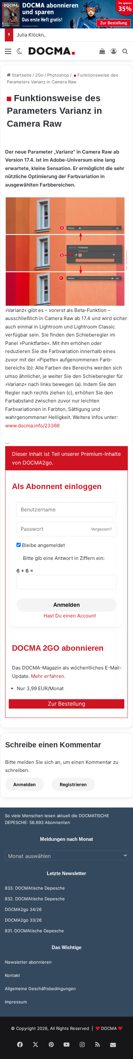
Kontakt (12, 975)
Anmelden (66, 605)
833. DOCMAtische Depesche (35, 888)
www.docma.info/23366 (32, 426)
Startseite (21, 75)
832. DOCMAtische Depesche (35, 898)
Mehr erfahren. (48, 676)
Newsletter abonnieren (28, 962)
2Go (39, 75)
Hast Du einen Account (70, 616)
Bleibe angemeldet (43, 545)
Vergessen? (101, 529)
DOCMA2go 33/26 (23, 920)
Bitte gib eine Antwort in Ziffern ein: (64, 558)
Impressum (16, 1001)
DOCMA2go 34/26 (23, 909)
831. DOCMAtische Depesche (34, 930)
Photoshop (58, 75)
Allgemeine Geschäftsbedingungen (40, 988)
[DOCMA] (51, 51)
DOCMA (109, 1028)
